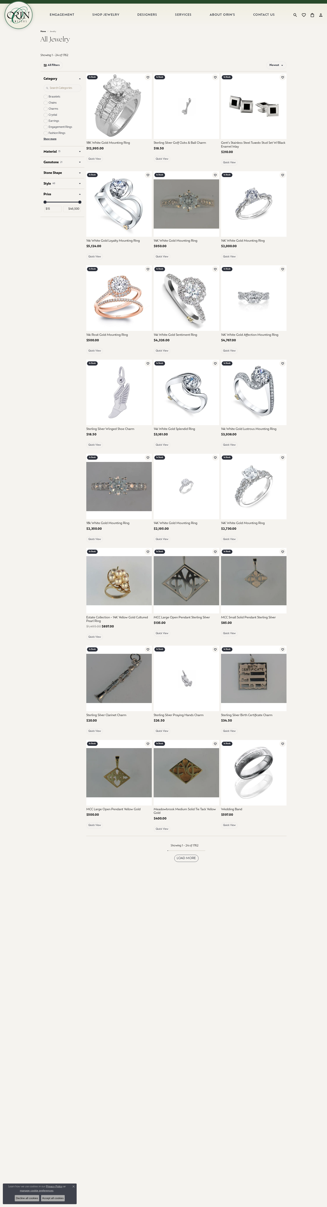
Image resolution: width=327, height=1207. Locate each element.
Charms (53, 109)
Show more (50, 139)
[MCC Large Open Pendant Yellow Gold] (119, 772)
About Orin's (222, 14)
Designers (147, 14)
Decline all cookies (27, 1198)
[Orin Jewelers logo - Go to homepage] (18, 15)
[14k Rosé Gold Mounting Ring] (119, 298)
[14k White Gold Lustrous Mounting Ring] (254, 392)
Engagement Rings (60, 127)
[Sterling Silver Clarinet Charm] (119, 678)
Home (43, 31)
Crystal (53, 115)
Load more (186, 858)
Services (183, 14)
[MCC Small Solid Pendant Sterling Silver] (254, 580)
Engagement (62, 14)
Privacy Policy (54, 1186)
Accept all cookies (53, 1198)
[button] (295, 15)
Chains (53, 103)
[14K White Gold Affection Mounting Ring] (254, 298)
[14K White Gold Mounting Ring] (186, 204)
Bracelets (54, 96)
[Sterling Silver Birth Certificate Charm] (254, 678)
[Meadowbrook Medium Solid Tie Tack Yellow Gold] (186, 772)
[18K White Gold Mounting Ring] (119, 106)
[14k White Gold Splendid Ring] (186, 392)
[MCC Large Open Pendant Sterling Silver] (186, 580)
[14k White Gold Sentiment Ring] (186, 298)
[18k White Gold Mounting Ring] (119, 486)
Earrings (54, 121)
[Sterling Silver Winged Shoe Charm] (119, 392)
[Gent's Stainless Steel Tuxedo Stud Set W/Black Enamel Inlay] (254, 106)
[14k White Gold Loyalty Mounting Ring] (119, 204)
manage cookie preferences (36, 1190)
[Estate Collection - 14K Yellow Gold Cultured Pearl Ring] (119, 580)
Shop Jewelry (105, 14)
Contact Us (264, 14)
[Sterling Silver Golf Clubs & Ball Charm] (186, 106)
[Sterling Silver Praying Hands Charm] (186, 678)
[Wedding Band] (254, 772)
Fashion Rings (57, 133)
